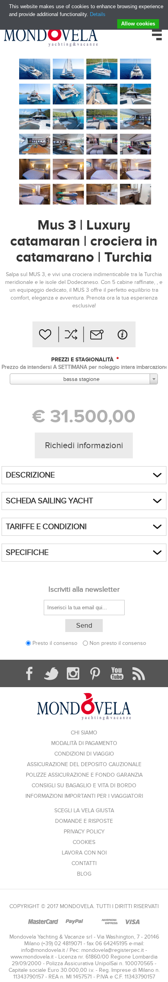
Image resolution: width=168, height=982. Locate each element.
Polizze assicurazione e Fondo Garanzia (84, 775)
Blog (84, 874)
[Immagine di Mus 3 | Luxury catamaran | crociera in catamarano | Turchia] (34, 69)
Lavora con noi (84, 852)
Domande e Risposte (84, 821)
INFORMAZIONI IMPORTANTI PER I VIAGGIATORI (84, 796)
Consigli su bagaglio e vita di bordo (84, 785)
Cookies (84, 842)
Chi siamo (84, 732)
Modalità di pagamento (84, 743)
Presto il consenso (54, 643)
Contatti (84, 863)
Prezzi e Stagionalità (83, 359)
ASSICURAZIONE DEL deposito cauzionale (84, 764)
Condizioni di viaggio (84, 753)
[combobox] (84, 378)
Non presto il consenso (117, 643)
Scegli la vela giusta (84, 810)
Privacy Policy (84, 831)
